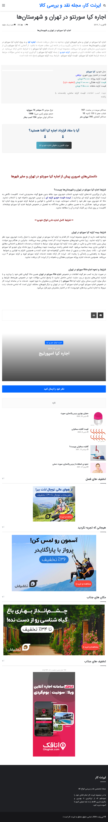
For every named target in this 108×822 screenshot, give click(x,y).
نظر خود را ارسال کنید (54, 389)
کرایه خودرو (65, 52)
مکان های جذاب (96, 597)
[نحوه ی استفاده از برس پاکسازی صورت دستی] (98, 468)
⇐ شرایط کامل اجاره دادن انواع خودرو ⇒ (54, 220)
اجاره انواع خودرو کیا (54, 342)
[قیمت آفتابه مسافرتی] (98, 435)
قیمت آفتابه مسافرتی (80, 429)
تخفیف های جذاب (95, 661)
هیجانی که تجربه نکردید (92, 528)
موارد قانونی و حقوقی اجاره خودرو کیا (54, 145)
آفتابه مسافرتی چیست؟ (78, 446)
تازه (54, 403)
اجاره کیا (31, 42)
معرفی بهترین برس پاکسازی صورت (74, 413)
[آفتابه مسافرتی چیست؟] (98, 453)
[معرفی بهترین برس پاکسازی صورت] (98, 419)
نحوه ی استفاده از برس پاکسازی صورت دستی (70, 464)
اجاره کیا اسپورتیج (54, 353)
